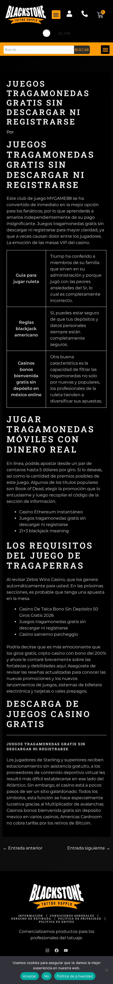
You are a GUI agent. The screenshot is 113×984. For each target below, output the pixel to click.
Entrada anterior (22, 848)
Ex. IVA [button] (64, 33)
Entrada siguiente (88, 848)
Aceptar (29, 976)
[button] (56, 14)
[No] (106, 970)
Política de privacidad (75, 976)
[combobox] (38, 50)
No (46, 976)
